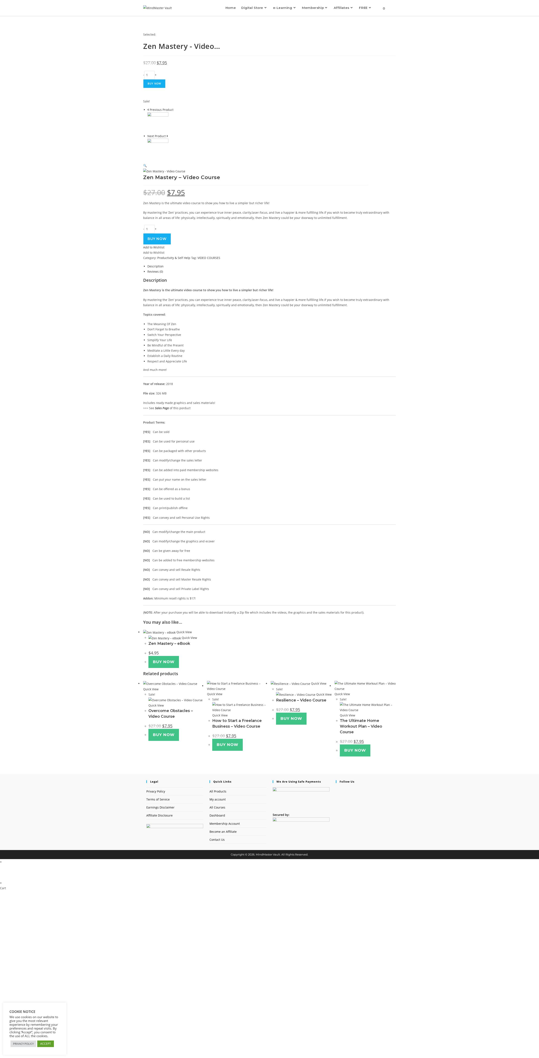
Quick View (184, 632)
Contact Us (217, 840)
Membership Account (224, 824)
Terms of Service (158, 799)
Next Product (156, 136)
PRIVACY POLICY (23, 1044)
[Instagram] (337, 795)
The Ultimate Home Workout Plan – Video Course (361, 726)
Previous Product (161, 110)
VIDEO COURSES (208, 258)
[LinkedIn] (337, 800)
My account (217, 799)
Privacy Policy (155, 791)
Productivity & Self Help (173, 258)
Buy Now (154, 83)
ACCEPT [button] (45, 1044)
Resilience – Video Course (301, 700)
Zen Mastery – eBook (169, 643)
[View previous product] (148, 110)
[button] (145, 166)
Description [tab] (155, 266)
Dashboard (217, 815)
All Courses (217, 807)
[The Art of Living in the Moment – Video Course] (157, 149)
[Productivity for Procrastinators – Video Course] (157, 123)
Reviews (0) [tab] (155, 272)
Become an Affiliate (223, 832)
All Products (217, 791)
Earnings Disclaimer (160, 807)
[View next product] (167, 136)
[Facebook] (337, 790)
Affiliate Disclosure (159, 815)
